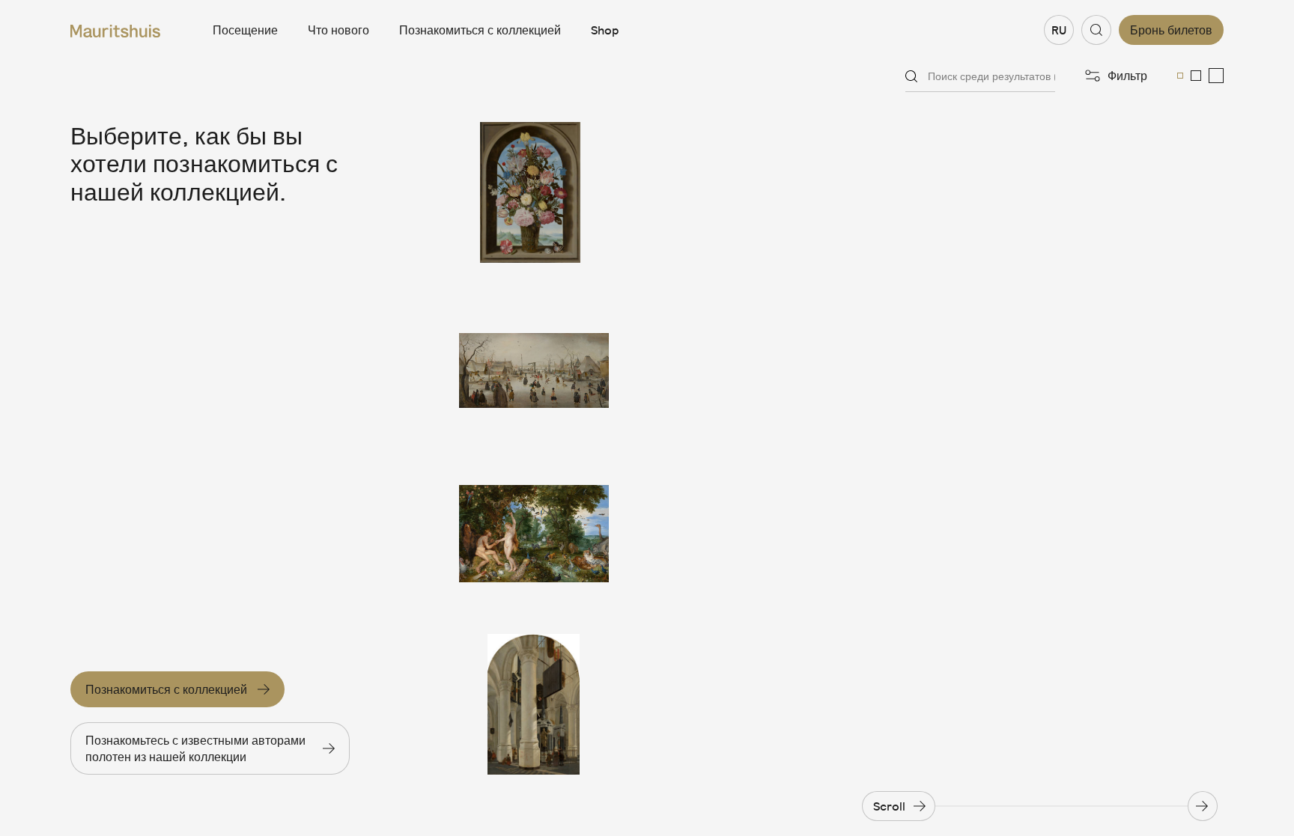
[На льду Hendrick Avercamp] (534, 363)
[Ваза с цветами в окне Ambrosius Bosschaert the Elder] (534, 192)
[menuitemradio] (1180, 76)
